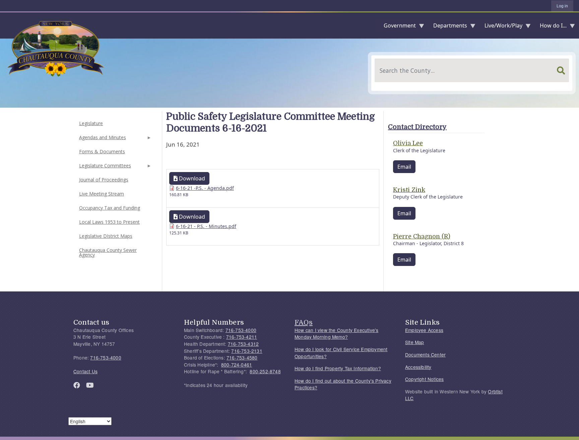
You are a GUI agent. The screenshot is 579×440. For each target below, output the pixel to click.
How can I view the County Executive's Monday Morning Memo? (336, 333)
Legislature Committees (104, 167)
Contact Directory (417, 127)
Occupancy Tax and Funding (109, 208)
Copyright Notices (424, 379)
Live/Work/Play (500, 27)
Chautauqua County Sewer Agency (108, 252)
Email (404, 166)
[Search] (561, 70)
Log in (562, 6)
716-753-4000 (105, 357)
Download (191, 178)
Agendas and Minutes (102, 139)
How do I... (550, 27)
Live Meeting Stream (101, 193)
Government (397, 27)
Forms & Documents (102, 151)
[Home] (5, 25)
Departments (447, 27)
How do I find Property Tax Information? (338, 368)
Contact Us (85, 371)
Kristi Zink (409, 189)
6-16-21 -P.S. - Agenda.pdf (205, 188)
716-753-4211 (241, 336)
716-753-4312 (243, 343)
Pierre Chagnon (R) (421, 236)
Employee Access (424, 330)
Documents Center (425, 354)
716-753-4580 (242, 357)
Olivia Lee (408, 143)
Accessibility (418, 367)
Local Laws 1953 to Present (109, 222)
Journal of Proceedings (103, 179)
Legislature (91, 123)
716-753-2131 (246, 350)
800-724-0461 (236, 364)
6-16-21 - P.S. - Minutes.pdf (206, 226)
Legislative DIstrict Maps (105, 236)
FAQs (304, 322)
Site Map (414, 342)
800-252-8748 (265, 371)
